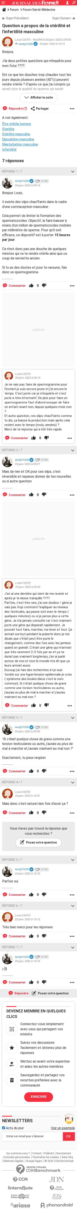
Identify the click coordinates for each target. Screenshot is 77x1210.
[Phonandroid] (56, 1205)
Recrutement (63, 1153)
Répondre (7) (17, 108)
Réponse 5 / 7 (12, 859)
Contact (36, 1153)
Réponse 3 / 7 (12, 717)
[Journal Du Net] (56, 1179)
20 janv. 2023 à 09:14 (27, 185)
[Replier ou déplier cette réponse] (72, 171)
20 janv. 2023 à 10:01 (27, 795)
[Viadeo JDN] (56, 1196)
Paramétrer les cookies (46, 1157)
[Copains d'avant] (20, 1196)
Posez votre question (41, 842)
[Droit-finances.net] (56, 1188)
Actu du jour (14, 1128)
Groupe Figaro (34, 1161)
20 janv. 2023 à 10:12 (27, 919)
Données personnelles (17, 1157)
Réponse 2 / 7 (12, 450)
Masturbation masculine (20, 144)
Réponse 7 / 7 (12, 947)
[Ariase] (20, 1205)
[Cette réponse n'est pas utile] (44, 285)
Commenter (17, 285)
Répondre (21, 993)
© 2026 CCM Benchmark (59, 1161)
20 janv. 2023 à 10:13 (52, 44)
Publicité (49, 1153)
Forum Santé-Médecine (39, 9)
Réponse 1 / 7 (12, 171)
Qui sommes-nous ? (18, 1153)
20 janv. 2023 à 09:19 (27, 377)
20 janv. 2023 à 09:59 (27, 731)
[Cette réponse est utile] (31, 285)
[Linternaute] (20, 1188)
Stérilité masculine (16, 134)
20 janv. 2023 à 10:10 (27, 873)
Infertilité (9, 149)
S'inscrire (39, 1096)
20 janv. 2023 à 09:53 (27, 587)
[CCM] (20, 1179)
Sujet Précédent (17, 18)
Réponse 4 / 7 (12, 782)
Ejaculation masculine (18, 139)
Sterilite (8, 129)
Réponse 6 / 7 (12, 905)
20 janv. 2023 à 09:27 (27, 464)
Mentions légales (14, 1161)
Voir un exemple (63, 1128)
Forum (14, 9)
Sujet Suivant (61, 18)
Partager (42, 108)
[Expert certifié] (35, 44)
